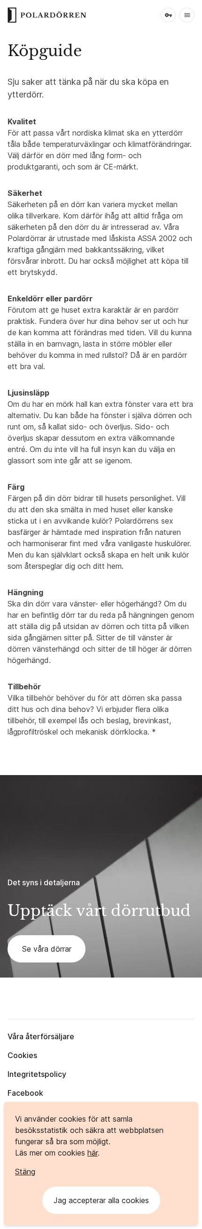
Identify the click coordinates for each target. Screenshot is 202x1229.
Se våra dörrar (46, 949)
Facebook (25, 1093)
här (92, 1152)
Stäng (25, 1171)
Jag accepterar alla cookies (101, 1200)
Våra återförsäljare (41, 1036)
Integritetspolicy (37, 1074)
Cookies (22, 1055)
